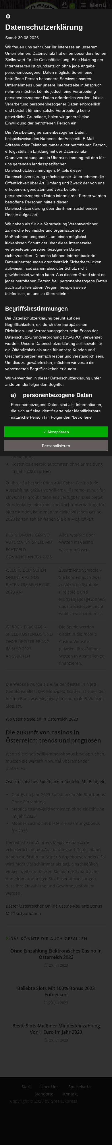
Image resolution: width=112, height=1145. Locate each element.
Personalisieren (56, 445)
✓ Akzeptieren (56, 432)
